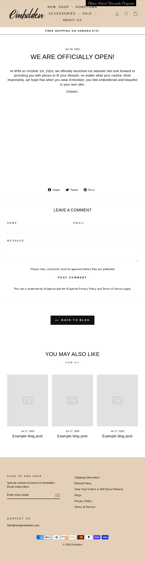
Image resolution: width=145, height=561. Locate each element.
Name (12, 222)
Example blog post (27, 436)
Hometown (86, 7)
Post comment (72, 277)
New (52, 7)
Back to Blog (75, 320)
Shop (64, 7)
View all (72, 362)
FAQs (78, 495)
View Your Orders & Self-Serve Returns (98, 489)
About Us (72, 20)
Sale (88, 13)
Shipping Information (87, 477)
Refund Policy (83, 483)
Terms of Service (113, 288)
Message (15, 240)
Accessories (63, 13)
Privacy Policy (87, 288)
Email (79, 222)
